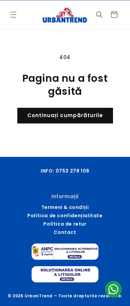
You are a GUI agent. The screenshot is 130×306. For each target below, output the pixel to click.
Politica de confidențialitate (64, 215)
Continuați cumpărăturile (65, 115)
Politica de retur (64, 224)
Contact (65, 232)
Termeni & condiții (65, 207)
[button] (13, 14)
